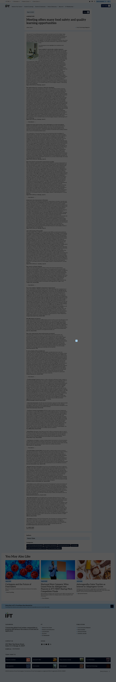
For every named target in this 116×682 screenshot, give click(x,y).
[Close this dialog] (76, 341)
